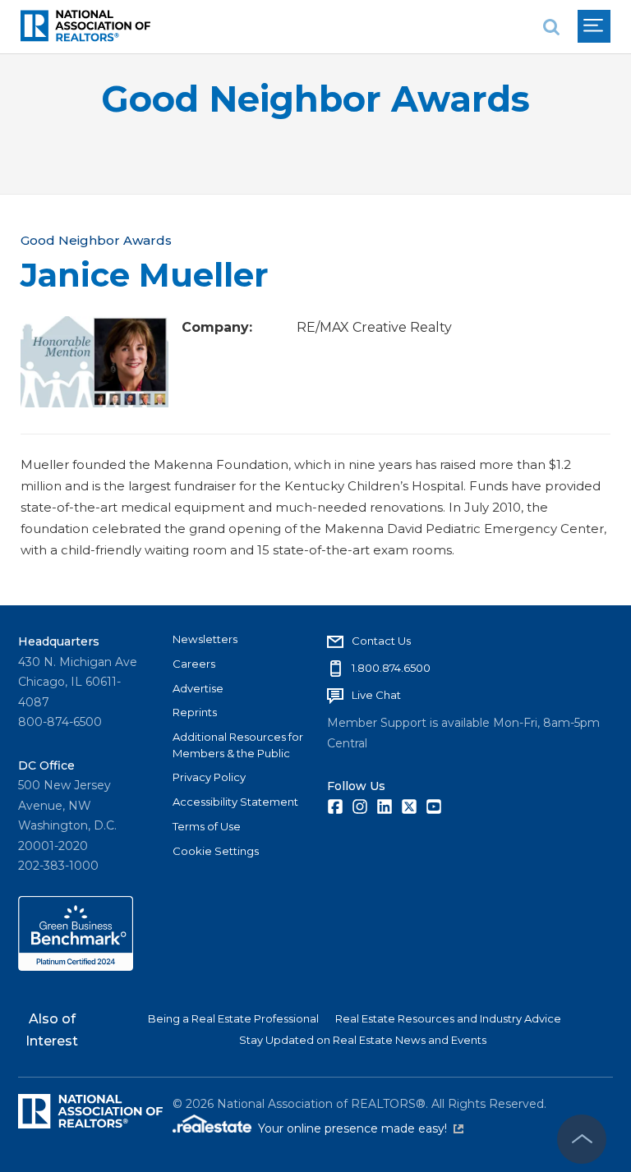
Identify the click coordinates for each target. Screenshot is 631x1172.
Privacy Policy (209, 777)
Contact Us (381, 640)
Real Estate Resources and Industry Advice (448, 1018)
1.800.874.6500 (391, 667)
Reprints (195, 712)
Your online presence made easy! (360, 1128)
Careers (194, 663)
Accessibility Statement (235, 801)
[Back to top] (581, 1139)
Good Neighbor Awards (315, 99)
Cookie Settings (216, 850)
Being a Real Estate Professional (233, 1018)
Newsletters (205, 639)
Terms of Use (207, 826)
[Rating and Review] (75, 966)
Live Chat (376, 694)
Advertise (198, 688)
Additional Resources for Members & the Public (238, 745)
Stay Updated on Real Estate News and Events (362, 1039)
